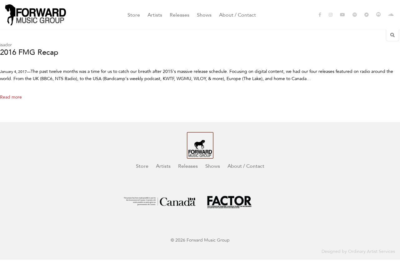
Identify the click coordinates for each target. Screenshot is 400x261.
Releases (179, 15)
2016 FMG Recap (29, 52)
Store (134, 15)
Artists (155, 15)
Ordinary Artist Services (371, 251)
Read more (11, 97)
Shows (204, 15)
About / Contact (237, 15)
